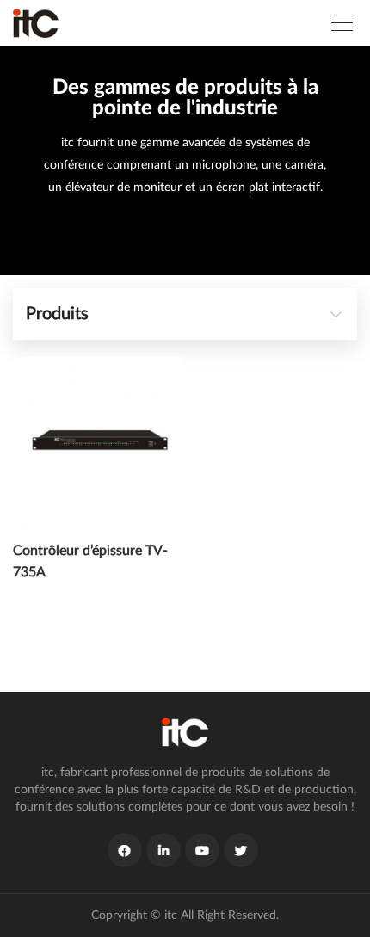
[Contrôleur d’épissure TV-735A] (98, 442)
